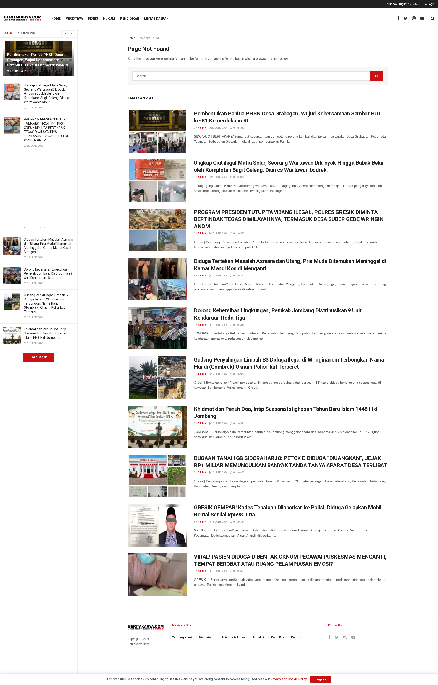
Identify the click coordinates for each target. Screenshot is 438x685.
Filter (67, 33)
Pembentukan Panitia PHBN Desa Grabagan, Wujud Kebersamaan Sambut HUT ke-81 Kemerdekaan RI (37, 59)
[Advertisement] (38, 190)
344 (242, 423)
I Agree (321, 679)
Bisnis (93, 18)
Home (56, 18)
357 (242, 275)
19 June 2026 (219, 275)
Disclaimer (207, 637)
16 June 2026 (219, 423)
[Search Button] (376, 76)
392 (242, 374)
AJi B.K (202, 127)
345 (242, 324)
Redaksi (258, 637)
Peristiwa (74, 18)
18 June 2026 (219, 324)
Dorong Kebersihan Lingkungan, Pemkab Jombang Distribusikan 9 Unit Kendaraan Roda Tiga (48, 273)
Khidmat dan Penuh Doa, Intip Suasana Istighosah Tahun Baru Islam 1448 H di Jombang (47, 333)
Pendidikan (129, 18)
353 (242, 233)
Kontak (296, 637)
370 (242, 177)
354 (242, 521)
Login (431, 4)
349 (242, 127)
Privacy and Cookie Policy (289, 679)
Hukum (109, 18)
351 (242, 571)
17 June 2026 (219, 374)
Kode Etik (277, 637)
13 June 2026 (219, 571)
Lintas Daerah (156, 18)
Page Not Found (149, 38)
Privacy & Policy (234, 637)
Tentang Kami (182, 637)
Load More (38, 357)
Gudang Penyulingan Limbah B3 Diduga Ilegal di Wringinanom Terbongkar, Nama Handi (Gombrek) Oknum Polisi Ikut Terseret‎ (47, 303)
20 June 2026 (219, 127)
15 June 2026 (219, 521)
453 (242, 472)
